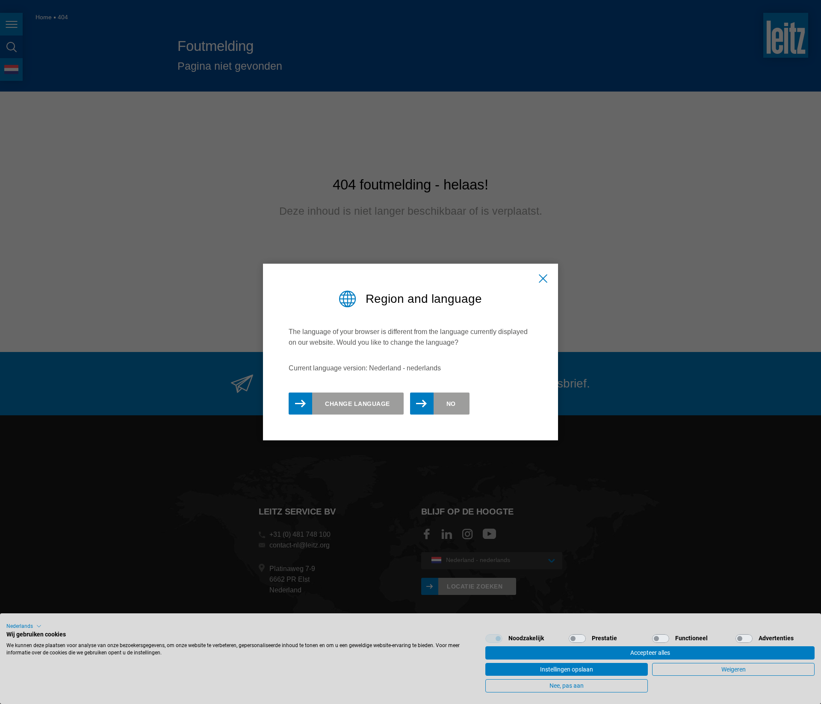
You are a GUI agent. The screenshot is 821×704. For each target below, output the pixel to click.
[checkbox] (493, 638)
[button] (23, 626)
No (451, 403)
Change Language (357, 403)
